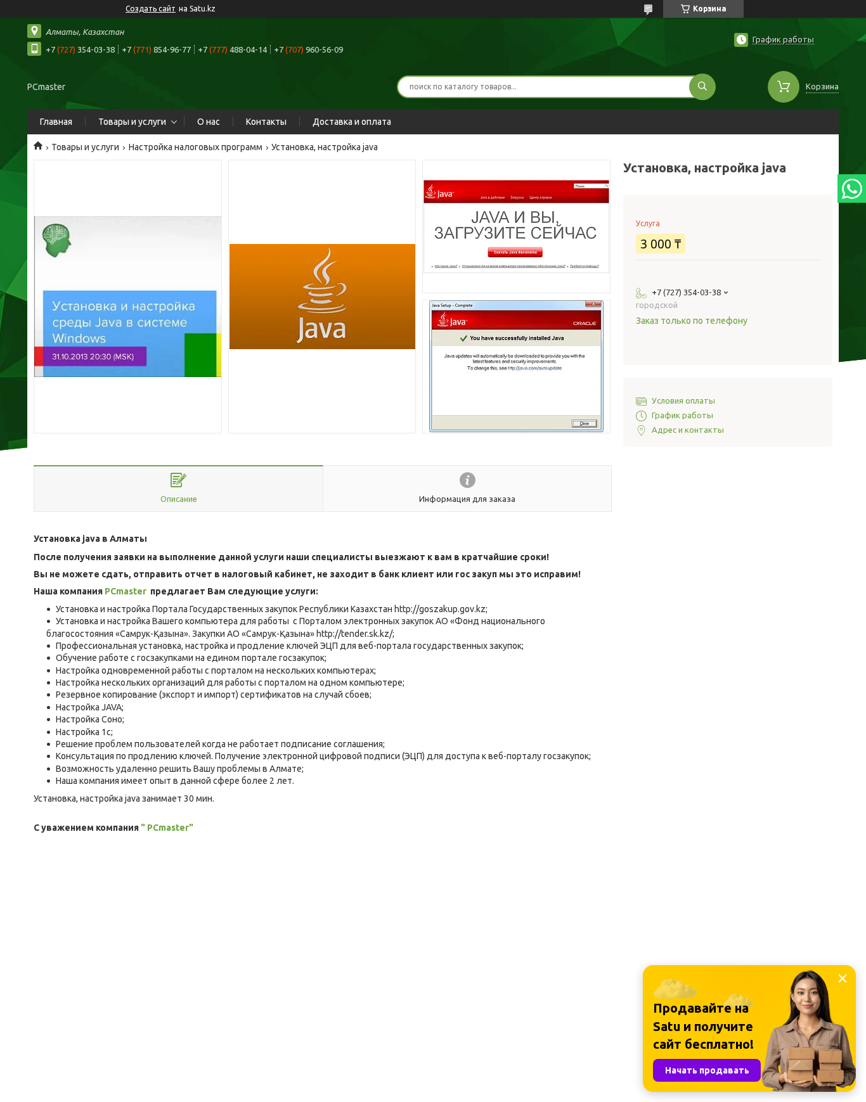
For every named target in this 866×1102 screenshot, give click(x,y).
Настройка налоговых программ (195, 147)
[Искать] (702, 87)
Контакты (266, 121)
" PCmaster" (167, 828)
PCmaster (125, 591)
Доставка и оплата (352, 121)
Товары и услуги (132, 121)
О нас (208, 121)
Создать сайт (151, 8)
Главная (56, 121)
